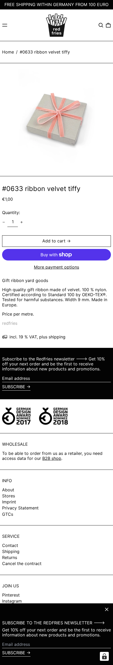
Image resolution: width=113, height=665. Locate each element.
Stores (8, 495)
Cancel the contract (22, 563)
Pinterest (11, 595)
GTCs (7, 514)
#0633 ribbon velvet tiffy (45, 52)
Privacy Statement (20, 507)
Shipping (10, 551)
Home (8, 52)
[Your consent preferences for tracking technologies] (104, 656)
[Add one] (21, 222)
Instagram (12, 601)
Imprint (9, 501)
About (8, 489)
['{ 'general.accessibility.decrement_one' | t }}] (3, 222)
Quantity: (11, 212)
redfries (9, 323)
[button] (101, 25)
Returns (9, 557)
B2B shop (51, 458)
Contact (10, 545)
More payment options (56, 267)
